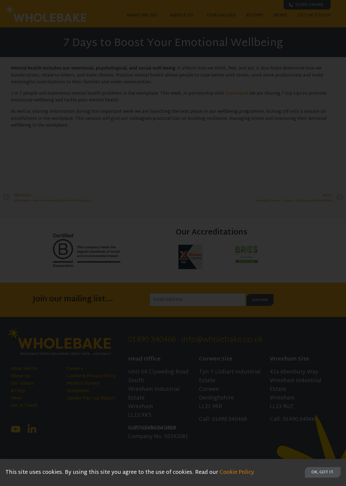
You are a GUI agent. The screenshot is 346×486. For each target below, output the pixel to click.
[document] (173, 243)
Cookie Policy (236, 472)
